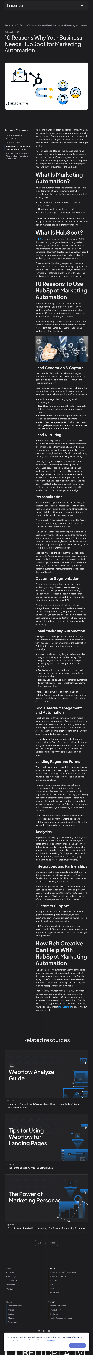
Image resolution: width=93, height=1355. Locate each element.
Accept (77, 1345)
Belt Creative (64, 1006)
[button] (82, 5)
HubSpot (39, 239)
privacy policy (50, 1340)
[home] (15, 5)
